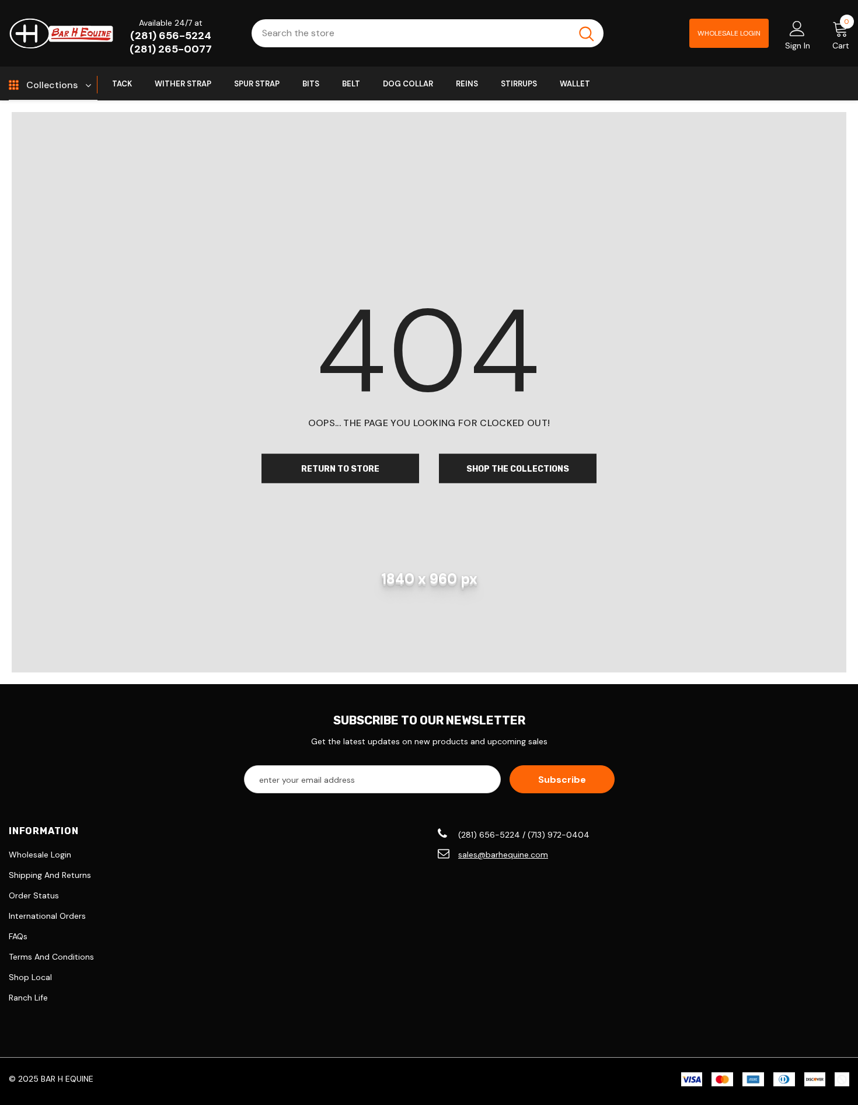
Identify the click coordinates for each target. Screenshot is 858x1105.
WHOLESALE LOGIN (729, 33)
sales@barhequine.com (503, 854)
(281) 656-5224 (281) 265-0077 (171, 42)
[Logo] (61, 33)
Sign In (797, 45)
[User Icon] (797, 28)
